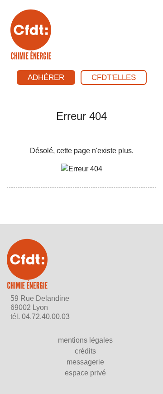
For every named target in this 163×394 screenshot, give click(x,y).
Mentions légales (85, 340)
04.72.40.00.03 (46, 316)
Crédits (85, 351)
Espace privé (85, 373)
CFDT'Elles (113, 77)
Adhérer (46, 77)
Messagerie (85, 362)
